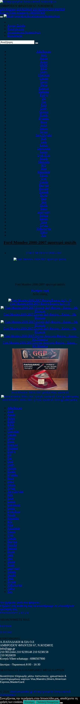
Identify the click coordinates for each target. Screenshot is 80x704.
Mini (44, 168)
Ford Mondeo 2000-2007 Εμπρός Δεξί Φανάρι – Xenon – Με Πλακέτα (40, 316)
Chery (43, 71)
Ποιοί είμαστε (15, 28)
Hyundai (44, 118)
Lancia (44, 145)
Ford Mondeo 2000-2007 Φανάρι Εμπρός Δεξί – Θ (40, 303)
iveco (44, 125)
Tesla (44, 221)
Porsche (43, 188)
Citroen (43, 78)
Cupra (43, 81)
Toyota (44, 225)
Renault (43, 191)
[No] (61, 702)
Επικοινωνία (14, 35)
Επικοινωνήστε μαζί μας (14, 612)
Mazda (44, 158)
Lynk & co (43, 155)
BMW (43, 64)
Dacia (43, 84)
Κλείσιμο (29, 702)
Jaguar (44, 131)
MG (43, 165)
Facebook (6, 626)
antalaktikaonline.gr (21, 691)
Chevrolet (43, 74)
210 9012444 (8, 9)
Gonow (43, 111)
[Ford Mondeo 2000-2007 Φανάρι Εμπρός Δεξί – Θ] (39, 300)
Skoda (43, 205)
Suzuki (44, 218)
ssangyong (44, 211)
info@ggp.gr (7, 648)
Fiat (43, 101)
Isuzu (44, 121)
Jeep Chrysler (44, 135)
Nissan (44, 175)
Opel (44, 178)
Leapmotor (43, 148)
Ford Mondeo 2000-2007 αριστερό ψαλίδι (40, 242)
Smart (43, 208)
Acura (43, 61)
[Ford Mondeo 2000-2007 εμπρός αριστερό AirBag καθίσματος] (40, 396)
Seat (43, 201)
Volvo (43, 231)
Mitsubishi (44, 171)
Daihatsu (44, 91)
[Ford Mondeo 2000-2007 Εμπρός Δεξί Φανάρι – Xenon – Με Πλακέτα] (40, 311)
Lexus (43, 151)
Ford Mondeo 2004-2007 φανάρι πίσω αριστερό (40, 392)
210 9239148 (24, 9)
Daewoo (44, 88)
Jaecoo (44, 128)
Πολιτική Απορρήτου (47, 702)
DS (44, 98)
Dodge (44, 95)
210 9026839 (57, 9)
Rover (43, 195)
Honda (44, 115)
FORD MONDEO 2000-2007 (44, 252)
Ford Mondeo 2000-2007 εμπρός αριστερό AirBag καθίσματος (40, 399)
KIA (44, 138)
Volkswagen (43, 228)
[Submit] (36, 43)
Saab (44, 198)
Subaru (44, 215)
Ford (44, 105)
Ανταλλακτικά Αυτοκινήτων (24, 32)
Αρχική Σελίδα (16, 25)
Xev (43, 235)
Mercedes (43, 161)
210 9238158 (41, 9)
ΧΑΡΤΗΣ (6, 632)
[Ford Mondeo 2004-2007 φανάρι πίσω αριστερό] (40, 389)
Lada (44, 141)
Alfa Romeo (43, 51)
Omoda (43, 181)
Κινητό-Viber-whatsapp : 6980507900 (22, 12)
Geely (43, 108)
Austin (44, 58)
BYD (44, 68)
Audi (44, 54)
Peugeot (44, 185)
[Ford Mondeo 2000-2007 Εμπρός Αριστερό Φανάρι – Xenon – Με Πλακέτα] (40, 339)
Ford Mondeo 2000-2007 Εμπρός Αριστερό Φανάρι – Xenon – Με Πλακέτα (40, 344)
